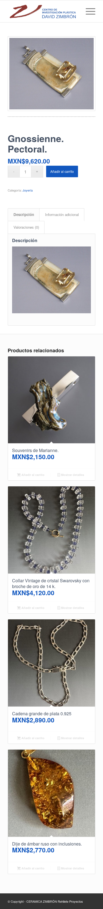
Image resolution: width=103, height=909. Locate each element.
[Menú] (87, 11)
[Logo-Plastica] (43, 11)
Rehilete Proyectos (70, 901)
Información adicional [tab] (62, 214)
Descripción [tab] (23, 214)
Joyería (28, 190)
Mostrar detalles (72, 475)
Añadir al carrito (62, 171)
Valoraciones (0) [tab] (26, 227)
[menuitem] (87, 11)
